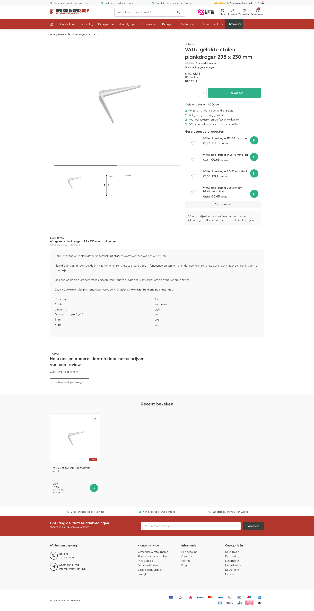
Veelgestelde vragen (150, 569)
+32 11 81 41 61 (66, 557)
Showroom (234, 24)
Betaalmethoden (148, 565)
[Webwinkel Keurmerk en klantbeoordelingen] (206, 12)
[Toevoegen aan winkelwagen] (254, 140)
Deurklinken (66, 24)
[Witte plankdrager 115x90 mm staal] (193, 143)
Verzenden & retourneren (153, 552)
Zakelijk (218, 24)
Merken (229, 574)
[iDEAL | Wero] (190, 598)
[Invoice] (259, 603)
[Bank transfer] (230, 598)
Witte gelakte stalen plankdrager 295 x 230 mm (75, 34)
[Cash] (181, 598)
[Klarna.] (249, 603)
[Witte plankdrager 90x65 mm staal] (193, 176)
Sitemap (75, 600)
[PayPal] (200, 598)
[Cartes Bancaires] (220, 603)
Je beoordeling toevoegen (69, 382)
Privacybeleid (146, 560)
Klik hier (211, 220)
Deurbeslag (86, 24)
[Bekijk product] (94, 488)
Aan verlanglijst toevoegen (201, 67)
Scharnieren (149, 24)
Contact (186, 560)
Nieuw (205, 24)
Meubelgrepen (128, 24)
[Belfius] (230, 603)
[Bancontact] (240, 598)
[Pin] (171, 598)
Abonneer (253, 526)
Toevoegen (236, 92)
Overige (167, 24)
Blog (184, 565)
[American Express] (259, 598)
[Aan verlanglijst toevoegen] (94, 418)
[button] (175, 103)
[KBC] (240, 603)
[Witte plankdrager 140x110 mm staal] (193, 159)
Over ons (186, 556)
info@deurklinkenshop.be (73, 568)
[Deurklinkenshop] (69, 12)
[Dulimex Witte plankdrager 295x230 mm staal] (75, 438)
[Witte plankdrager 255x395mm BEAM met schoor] (193, 192)
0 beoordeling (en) (206, 63)
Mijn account (189, 552)
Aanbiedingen (188, 24)
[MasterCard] (210, 598)
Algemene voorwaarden (152, 556)
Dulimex (189, 44)
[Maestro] (249, 598)
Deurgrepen (106, 24)
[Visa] (220, 598)
